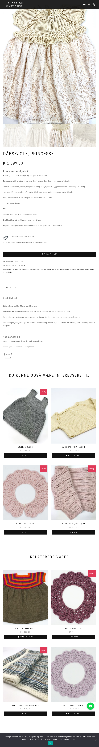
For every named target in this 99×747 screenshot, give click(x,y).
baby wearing (24, 269)
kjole (92, 269)
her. (45, 242)
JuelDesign (14, 3)
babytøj (43, 269)
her (32, 236)
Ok (50, 743)
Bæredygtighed (53, 269)
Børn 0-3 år (16, 265)
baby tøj (15, 269)
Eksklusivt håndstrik (14, 6)
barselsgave (64, 269)
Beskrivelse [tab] (11, 287)
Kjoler (23, 265)
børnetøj (72, 269)
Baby (9, 269)
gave (79, 269)
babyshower (35, 269)
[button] (90, 706)
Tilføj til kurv (50, 254)
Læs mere (25, 455)
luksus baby (7, 272)
